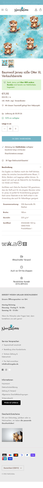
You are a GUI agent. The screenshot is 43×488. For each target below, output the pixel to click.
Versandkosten (20, 100)
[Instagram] (6, 370)
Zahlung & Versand (9, 391)
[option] (21, 36)
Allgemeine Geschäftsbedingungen (15, 394)
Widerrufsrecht (7, 398)
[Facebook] (3, 370)
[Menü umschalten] (2, 9)
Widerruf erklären (11, 402)
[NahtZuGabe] (21, 10)
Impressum (6, 383)
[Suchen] (7, 9)
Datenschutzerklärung (10, 387)
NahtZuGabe (10, 474)
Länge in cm (6, 124)
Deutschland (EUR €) (11, 468)
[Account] (35, 9)
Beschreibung (7, 167)
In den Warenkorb (21, 138)
